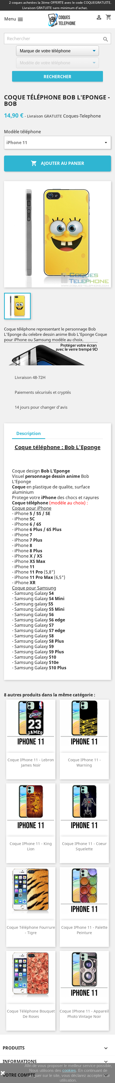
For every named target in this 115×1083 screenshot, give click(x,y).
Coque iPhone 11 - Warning (84, 762)
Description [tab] (28, 433)
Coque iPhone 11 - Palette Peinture (84, 930)
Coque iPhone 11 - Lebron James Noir (30, 762)
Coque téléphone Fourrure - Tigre (31, 930)
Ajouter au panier (57, 163)
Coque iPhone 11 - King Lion (31, 846)
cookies (69, 1070)
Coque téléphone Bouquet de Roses (31, 1014)
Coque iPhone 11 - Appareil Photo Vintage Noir (84, 1014)
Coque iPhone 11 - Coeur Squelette (84, 846)
